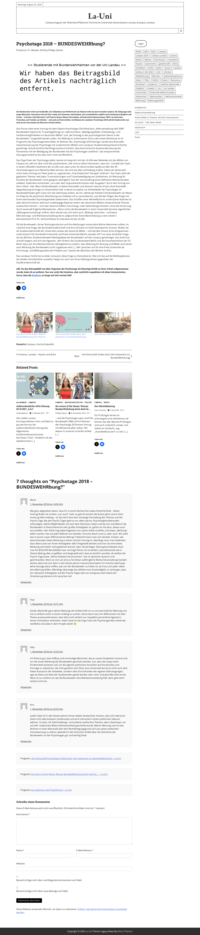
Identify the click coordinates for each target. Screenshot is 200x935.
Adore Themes (124, 931)
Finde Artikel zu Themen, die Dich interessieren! (157, 117)
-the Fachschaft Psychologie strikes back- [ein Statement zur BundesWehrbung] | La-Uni (76, 758)
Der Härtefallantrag (104, 406)
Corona (173, 55)
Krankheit (140, 68)
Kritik (150, 68)
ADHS (138, 51)
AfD (146, 51)
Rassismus (176, 80)
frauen (139, 63)
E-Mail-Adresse (84, 850)
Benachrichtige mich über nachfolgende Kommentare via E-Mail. (49, 880)
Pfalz (147, 80)
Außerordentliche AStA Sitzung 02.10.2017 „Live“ (33, 407)
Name (20, 850)
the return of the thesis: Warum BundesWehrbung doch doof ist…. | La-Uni (69, 774)
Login (141, 43)
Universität (141, 92)
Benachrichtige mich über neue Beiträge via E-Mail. (42, 891)
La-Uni (100, 15)
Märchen (156, 76)
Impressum (140, 127)
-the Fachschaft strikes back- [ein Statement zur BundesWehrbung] (70, 335)
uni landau (169, 88)
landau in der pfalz (144, 72)
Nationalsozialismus (173, 76)
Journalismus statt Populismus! (109, 334)
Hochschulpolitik (45, 344)
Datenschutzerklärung (145, 112)
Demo (138, 59)
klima (175, 63)
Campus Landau (159, 55)
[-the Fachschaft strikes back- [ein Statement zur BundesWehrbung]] (73, 322)
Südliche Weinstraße (169, 84)
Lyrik (137, 132)
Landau (177, 68)
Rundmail (140, 84)
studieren (152, 84)
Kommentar (23, 814)
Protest (164, 80)
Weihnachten (156, 96)
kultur (159, 68)
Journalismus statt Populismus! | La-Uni (51, 790)
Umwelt (150, 88)
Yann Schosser (100, 410)
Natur (138, 80)
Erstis (107, 402)
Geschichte (150, 63)
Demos (148, 59)
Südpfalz (140, 88)
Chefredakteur (22, 413)
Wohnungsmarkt (155, 100)
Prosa (137, 137)
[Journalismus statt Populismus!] (113, 322)
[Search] (181, 30)
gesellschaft (164, 63)
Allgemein (21, 402)
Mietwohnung (142, 76)
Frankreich (173, 59)
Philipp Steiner (55, 50)
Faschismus (159, 59)
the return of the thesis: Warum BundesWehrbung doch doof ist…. (31, 335)
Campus (31, 344)
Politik (88, 402)
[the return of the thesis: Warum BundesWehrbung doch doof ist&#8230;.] (34, 322)
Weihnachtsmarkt (173, 96)
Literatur (167, 72)
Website (20, 863)
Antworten (26, 582)
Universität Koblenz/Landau (162, 92)
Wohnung (140, 100)
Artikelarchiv (140, 107)
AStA (153, 51)
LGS (158, 72)
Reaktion (36, 275)
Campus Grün (142, 55)
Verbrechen (141, 96)
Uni (159, 88)
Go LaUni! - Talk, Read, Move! (148, 122)
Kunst (167, 68)
